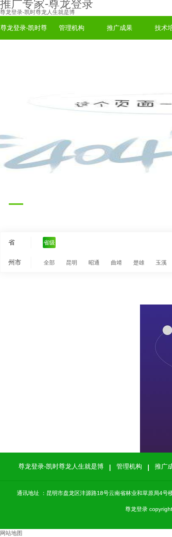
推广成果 (119, 27)
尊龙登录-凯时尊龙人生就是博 (37, 12)
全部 (49, 262)
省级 (49, 242)
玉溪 (161, 262)
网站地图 (11, 533)
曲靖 (116, 262)
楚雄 (138, 262)
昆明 (71, 262)
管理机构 (71, 27)
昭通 (94, 262)
